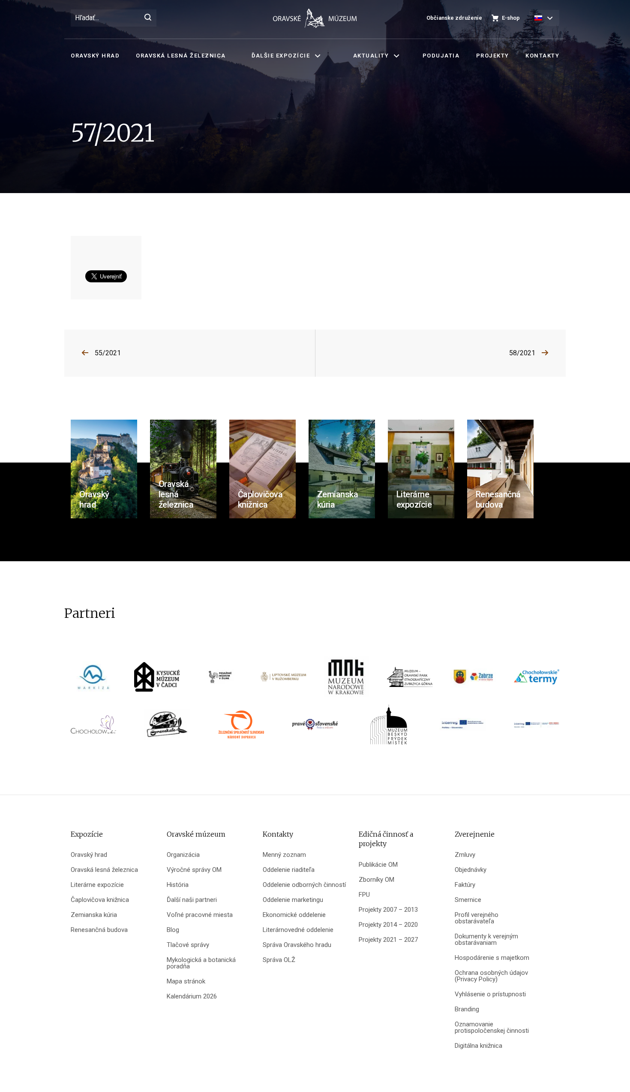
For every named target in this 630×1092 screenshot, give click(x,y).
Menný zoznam (284, 855)
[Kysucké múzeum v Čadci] (157, 680)
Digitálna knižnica (478, 1046)
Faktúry (465, 885)
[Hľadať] (147, 18)
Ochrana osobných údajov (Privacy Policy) (491, 976)
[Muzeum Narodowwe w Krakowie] (346, 680)
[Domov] (315, 18)
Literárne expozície (97, 885)
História (178, 885)
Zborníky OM (376, 880)
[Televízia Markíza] (93, 680)
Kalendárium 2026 (192, 996)
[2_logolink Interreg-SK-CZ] (536, 727)
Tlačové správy (188, 945)
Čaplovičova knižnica (100, 900)
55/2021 (108, 353)
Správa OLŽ (279, 960)
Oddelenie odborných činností (304, 885)
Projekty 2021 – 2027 (388, 940)
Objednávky (470, 870)
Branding (467, 1009)
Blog (173, 930)
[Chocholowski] (93, 727)
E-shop (511, 18)
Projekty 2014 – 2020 (388, 925)
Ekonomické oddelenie (294, 915)
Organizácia (183, 855)
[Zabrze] (473, 680)
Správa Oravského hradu (297, 945)
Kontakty (542, 55)
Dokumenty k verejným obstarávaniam (486, 939)
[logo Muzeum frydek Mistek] (389, 727)
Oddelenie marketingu (293, 900)
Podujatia (441, 55)
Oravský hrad (95, 55)
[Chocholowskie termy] (536, 680)
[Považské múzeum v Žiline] (220, 680)
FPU (364, 895)
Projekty (492, 55)
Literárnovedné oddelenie (298, 930)
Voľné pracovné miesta (200, 915)
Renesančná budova (99, 930)
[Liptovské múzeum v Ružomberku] (283, 680)
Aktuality (371, 55)
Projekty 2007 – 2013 (388, 910)
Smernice (468, 900)
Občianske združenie (454, 18)
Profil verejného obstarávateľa (476, 918)
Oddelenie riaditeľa (289, 870)
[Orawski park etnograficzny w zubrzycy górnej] (409, 680)
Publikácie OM (378, 865)
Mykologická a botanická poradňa (201, 963)
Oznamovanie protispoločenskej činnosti (492, 1027)
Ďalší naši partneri (192, 900)
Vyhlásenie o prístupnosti (490, 994)
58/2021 (522, 353)
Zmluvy (465, 855)
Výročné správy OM (194, 870)
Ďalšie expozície (281, 55)
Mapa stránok (186, 981)
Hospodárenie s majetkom (492, 958)
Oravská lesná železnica (181, 55)
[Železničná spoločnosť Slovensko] (241, 727)
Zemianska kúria (94, 915)
